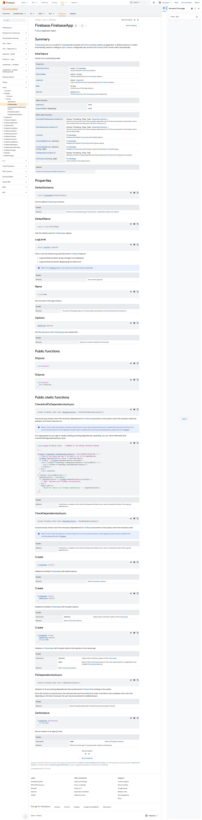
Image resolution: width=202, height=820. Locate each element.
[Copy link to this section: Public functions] (62, 351)
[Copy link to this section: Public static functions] (71, 397)
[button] (12, 33)
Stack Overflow (123, 785)
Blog (176, 2)
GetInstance (41, 159)
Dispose (39, 105)
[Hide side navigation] (25, 816)
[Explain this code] (131, 192)
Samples (73, 14)
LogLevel (39, 80)
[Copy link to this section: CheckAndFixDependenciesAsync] (76, 404)
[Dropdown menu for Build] (27, 2)
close (198, 8)
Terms (33, 815)
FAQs (119, 798)
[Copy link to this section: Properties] (53, 181)
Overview (6, 14)
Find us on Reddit (80, 785)
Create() (106, 311)
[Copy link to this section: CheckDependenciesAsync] (68, 513)
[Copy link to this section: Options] (47, 318)
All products (107, 807)
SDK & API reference (37, 785)
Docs (62, 2)
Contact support (123, 782)
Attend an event (79, 795)
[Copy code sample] (137, 192)
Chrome (67, 807)
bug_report (192, 8)
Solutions (45, 2)
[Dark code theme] (134, 192)
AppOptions (74, 92)
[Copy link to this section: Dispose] (47, 358)
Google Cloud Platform (91, 807)
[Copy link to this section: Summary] (52, 39)
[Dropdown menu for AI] (34, 13)
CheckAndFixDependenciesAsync (48, 119)
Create (38, 135)
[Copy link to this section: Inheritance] (50, 54)
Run (33, 2)
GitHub (33, 795)
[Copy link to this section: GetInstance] (52, 713)
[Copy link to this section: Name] (44, 287)
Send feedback (131, 25)
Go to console (186, 2)
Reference (62, 14)
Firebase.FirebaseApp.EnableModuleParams (50, 171)
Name (38, 86)
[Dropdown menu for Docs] (66, 2)
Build (23, 2)
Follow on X (78, 788)
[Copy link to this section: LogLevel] (48, 239)
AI (31, 14)
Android (57, 807)
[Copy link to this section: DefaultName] (52, 219)
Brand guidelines (123, 795)
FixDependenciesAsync (45, 153)
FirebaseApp (40, 45)
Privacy (39, 815)
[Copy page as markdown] (82, 25)
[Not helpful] (137, 19)
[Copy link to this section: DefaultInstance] (56, 188)
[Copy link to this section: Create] (45, 557)
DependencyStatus (99, 119)
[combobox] (139, 2)
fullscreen (195, 8)
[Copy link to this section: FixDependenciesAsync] (64, 675)
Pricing (54, 2)
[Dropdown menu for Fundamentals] (25, 13)
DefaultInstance (42, 68)
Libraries (33, 792)
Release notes (122, 792)
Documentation (10, 9)
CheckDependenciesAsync (46, 127)
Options (39, 92)
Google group (122, 788)
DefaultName (41, 74)
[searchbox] (14, 20)
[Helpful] (134, 19)
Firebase (38, 20)
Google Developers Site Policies (59, 765)
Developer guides (37, 782)
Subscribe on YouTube (81, 792)
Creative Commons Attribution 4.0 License (91, 763)
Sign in (197, 2)
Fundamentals (18, 14)
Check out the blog (80, 782)
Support (74, 2)
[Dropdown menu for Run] (37, 2)
